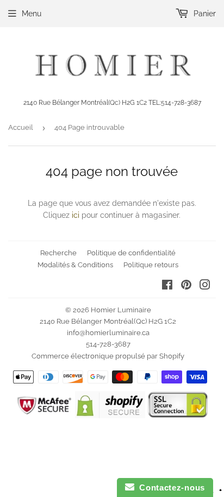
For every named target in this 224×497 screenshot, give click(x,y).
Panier (203, 13)
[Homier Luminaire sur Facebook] (167, 286)
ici (75, 215)
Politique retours (150, 265)
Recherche (58, 253)
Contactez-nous (169, 487)
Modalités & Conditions (75, 265)
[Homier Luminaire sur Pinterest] (186, 286)
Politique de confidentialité (131, 253)
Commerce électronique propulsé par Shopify (108, 356)
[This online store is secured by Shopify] (110, 415)
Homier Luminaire (121, 310)
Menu (31, 13)
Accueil (20, 127)
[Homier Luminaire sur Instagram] (205, 286)
